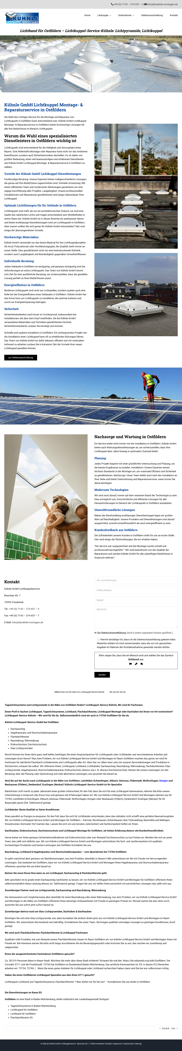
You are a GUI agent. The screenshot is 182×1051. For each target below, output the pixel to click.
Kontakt (108, 1044)
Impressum (117, 1044)
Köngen (163, 780)
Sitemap (138, 1044)
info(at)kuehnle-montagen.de (27, 622)
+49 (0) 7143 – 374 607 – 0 (24, 608)
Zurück (165, 1028)
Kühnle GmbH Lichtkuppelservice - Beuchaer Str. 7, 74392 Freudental (76, 1044)
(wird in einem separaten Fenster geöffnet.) (135, 632)
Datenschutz (128, 1044)
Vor (173, 1028)
